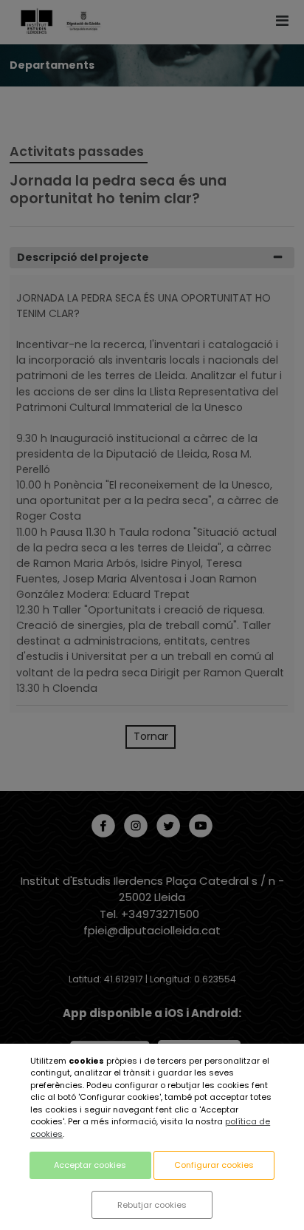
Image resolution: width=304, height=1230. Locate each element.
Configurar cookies (214, 1165)
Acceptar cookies (90, 1165)
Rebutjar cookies (152, 1205)
